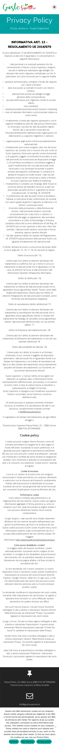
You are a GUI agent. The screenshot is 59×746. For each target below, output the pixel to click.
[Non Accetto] (55, 726)
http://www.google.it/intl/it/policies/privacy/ (35, 539)
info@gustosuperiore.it (30, 411)
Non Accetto (28, 741)
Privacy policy (44, 741)
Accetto (13, 741)
